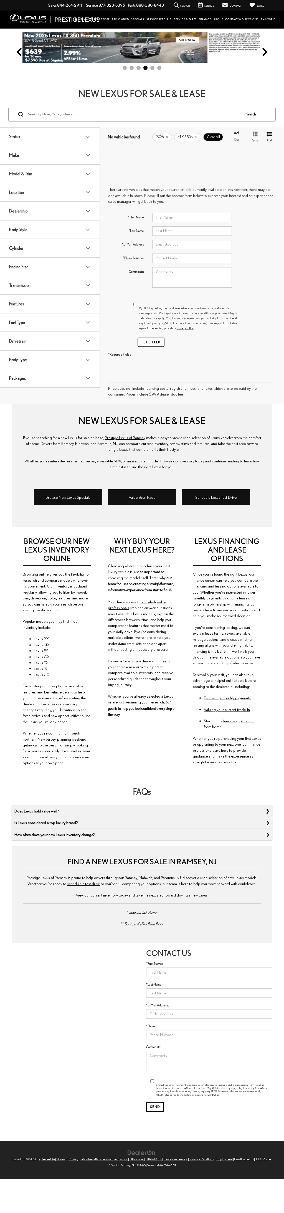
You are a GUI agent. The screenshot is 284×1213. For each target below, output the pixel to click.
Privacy (73, 1159)
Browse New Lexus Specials (67, 497)
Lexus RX (41, 638)
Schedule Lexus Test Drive (216, 497)
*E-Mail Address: (157, 1005)
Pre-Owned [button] (120, 19)
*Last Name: (154, 984)
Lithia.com (137, 1159)
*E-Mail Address (133, 244)
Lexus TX (41, 662)
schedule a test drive (83, 883)
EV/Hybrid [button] (268, 19)
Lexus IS (40, 668)
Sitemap (61, 1159)
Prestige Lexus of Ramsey (125, 437)
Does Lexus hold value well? (36, 811)
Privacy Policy (185, 328)
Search (251, 114)
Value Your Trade (142, 497)
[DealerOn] (141, 1152)
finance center (204, 580)
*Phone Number (133, 258)
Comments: (136, 271)
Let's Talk (151, 342)
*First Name (136, 217)
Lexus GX (42, 656)
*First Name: (154, 963)
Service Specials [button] (159, 19)
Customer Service (175, 1159)
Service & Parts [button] (185, 19)
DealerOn (48, 1159)
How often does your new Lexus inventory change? (54, 834)
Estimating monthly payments (227, 697)
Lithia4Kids (154, 1159)
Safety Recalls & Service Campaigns (104, 1159)
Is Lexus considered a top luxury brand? (46, 822)
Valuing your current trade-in (227, 709)
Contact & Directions (242, 19)
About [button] (218, 19)
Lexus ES (41, 650)
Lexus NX (42, 644)
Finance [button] (205, 19)
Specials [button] (137, 19)
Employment (224, 1159)
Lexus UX (41, 674)
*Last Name (136, 230)
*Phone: (151, 1026)
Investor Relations (201, 1159)
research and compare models (47, 580)
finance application (238, 720)
